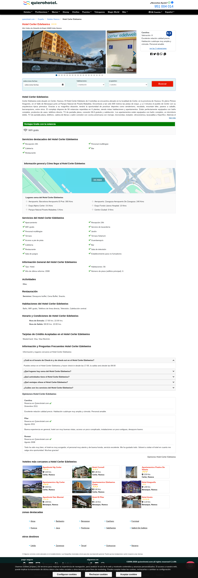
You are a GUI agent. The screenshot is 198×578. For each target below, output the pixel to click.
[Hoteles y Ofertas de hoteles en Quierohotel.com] (40, 3)
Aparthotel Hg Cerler (52, 467)
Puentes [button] (86, 12)
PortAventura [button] (41, 12)
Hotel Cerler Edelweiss (72, 19)
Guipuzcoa (110, 545)
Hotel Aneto (147, 497)
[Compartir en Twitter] (154, 54)
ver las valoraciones (158, 48)
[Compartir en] (165, 54)
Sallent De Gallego (139, 528)
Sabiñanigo (111, 528)
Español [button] (169, 12)
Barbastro (60, 521)
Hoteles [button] (27, 12)
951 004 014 (163, 6)
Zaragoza (60, 545)
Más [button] (124, 12)
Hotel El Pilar (98, 497)
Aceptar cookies (128, 574)
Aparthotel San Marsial (53, 497)
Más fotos (128, 70)
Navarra (134, 545)
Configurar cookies (67, 574)
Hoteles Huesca (53, 19)
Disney (66, 12)
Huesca (34, 528)
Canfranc (110, 521)
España (41, 19)
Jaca (58, 528)
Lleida (33, 545)
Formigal (135, 521)
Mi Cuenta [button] (156, 12)
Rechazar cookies (98, 574)
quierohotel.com (28, 19)
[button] (56, 75)
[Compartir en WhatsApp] (161, 54)
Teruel (83, 545)
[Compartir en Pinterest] (158, 54)
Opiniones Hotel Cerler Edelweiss (161, 457)
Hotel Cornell (98, 467)
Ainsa (33, 521)
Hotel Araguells (149, 482)
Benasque (85, 521)
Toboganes (99, 12)
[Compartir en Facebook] (151, 54)
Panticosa (85, 528)
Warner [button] (55, 12)
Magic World (113, 12)
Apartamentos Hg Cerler (54, 482)
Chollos (75, 12)
